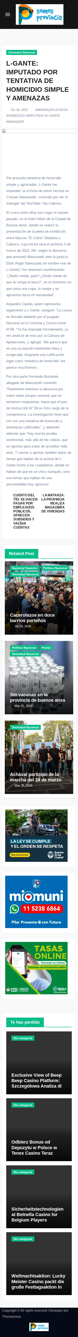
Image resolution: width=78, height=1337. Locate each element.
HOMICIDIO (16, 115)
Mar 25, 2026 (23, 785)
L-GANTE (53, 115)
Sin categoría (23, 1038)
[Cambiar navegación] (7, 14)
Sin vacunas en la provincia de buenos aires (37, 697)
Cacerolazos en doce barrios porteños (32, 617)
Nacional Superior (24, 568)
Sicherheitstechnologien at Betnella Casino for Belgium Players (37, 1214)
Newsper (56, 1310)
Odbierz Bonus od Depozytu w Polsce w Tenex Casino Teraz (34, 1147)
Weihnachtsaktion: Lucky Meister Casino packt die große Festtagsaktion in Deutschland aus (38, 1284)
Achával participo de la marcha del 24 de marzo (35, 777)
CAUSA (62, 110)
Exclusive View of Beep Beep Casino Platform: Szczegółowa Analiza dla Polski (37, 1083)
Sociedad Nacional (21, 52)
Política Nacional (55, 568)
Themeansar (11, 1316)
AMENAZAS (45, 110)
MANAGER (16, 121)
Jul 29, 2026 (23, 626)
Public (46, 647)
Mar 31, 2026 (23, 706)
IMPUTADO (35, 115)
